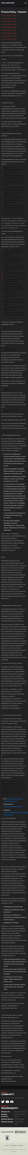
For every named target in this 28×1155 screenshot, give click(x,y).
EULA (7, 1145)
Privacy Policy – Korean (10, 27)
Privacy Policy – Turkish (10, 36)
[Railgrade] (7, 3)
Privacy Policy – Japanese (10, 24)
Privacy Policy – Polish (10, 30)
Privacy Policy (13, 1145)
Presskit (20, 1145)
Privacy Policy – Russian (10, 33)
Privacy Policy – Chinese (10, 39)
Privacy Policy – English (10, 15)
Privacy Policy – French (10, 21)
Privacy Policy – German (10, 18)
